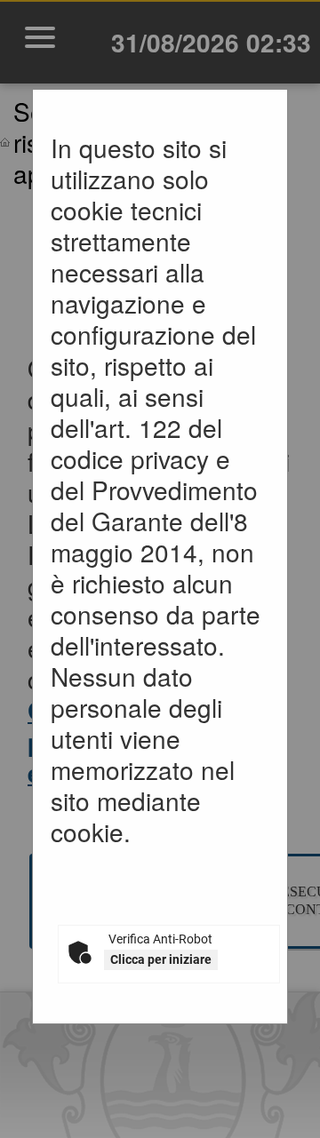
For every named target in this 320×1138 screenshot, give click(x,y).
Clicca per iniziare (161, 959)
